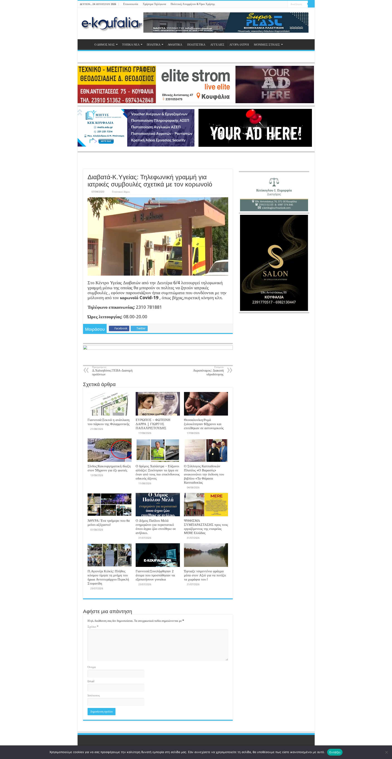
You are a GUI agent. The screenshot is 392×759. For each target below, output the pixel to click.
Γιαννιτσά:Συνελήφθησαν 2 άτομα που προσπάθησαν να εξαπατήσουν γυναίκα (155, 575)
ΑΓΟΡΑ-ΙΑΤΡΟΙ (239, 44)
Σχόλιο (93, 626)
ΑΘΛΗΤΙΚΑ (175, 44)
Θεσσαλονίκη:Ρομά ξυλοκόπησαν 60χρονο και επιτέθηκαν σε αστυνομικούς (204, 424)
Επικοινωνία (130, 4)
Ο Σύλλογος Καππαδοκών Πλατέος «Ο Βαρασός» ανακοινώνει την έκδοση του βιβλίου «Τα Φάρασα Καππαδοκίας (204, 474)
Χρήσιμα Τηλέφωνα (154, 4)
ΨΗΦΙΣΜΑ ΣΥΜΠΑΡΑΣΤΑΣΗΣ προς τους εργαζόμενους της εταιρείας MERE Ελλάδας (206, 527)
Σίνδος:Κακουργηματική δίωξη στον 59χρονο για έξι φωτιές (109, 468)
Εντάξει (335, 752)
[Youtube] (280, 4)
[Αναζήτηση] (311, 4)
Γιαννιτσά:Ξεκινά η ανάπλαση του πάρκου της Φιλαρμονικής (109, 422)
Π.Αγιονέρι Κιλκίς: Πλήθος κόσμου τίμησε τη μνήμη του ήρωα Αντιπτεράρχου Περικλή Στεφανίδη (108, 577)
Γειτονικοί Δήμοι (121, 191)
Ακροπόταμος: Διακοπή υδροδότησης (208, 371)
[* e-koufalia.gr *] (112, 22)
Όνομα (92, 667)
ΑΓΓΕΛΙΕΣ (217, 44)
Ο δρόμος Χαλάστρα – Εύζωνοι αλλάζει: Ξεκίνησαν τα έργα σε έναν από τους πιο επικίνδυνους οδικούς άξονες (158, 472)
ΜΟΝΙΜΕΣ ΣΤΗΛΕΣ (267, 44)
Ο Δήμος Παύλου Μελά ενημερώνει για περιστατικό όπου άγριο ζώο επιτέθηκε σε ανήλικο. (156, 527)
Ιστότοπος (94, 695)
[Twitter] (275, 4)
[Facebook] (271, 4)
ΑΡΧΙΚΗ (86, 44)
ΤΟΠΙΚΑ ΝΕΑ (131, 44)
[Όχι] (386, 752)
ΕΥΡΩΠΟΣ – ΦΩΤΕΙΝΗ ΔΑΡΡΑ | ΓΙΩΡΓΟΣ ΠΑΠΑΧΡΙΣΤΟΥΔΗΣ (153, 424)
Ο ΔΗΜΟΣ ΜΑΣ (104, 44)
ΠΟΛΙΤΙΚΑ (153, 44)
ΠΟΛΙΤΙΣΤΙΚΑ (196, 44)
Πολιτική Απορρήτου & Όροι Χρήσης (193, 4)
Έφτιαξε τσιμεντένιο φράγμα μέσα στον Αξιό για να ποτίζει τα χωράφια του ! (205, 575)
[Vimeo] (284, 4)
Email (91, 681)
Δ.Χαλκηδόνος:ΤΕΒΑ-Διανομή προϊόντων (112, 371)
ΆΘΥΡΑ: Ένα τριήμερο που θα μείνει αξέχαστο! (109, 523)
